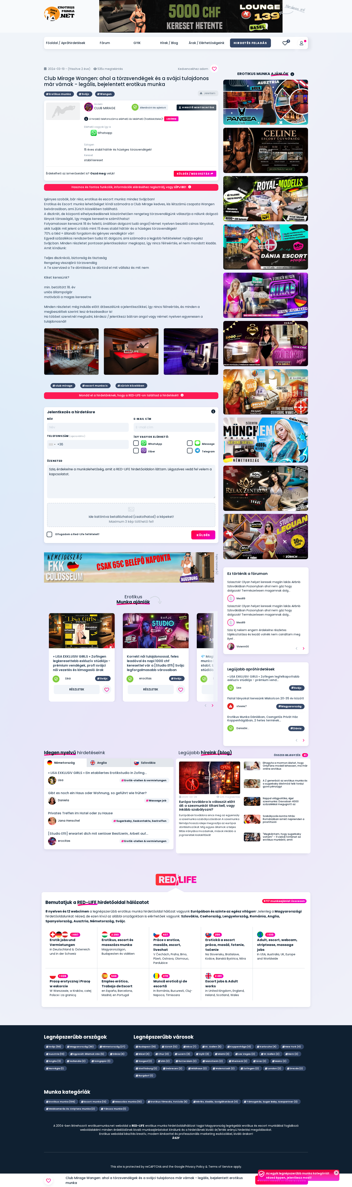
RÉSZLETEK (76, 689)
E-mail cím (142, 419)
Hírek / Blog (169, 43)
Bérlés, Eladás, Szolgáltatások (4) (217, 1101)
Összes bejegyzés (290, 755)
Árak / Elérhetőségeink (206, 43)
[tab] (65, 762)
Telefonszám (66, 436)
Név (50, 419)
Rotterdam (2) (187, 1061)
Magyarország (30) (82, 1046)
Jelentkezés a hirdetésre (281, 1180)
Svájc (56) (55, 1046)
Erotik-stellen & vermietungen (145, 780)
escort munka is (96, 385)
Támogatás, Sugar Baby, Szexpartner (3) (272, 1101)
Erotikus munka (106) (62, 1101)
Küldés (203, 535)
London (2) (274, 1068)
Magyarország (291, 706)
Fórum (105, 43)
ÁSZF (176, 1138)
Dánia (297, 728)
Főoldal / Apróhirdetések (65, 43)
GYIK (137, 43)
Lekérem (171, 118)
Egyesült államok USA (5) (88, 1054)
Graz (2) (261, 1061)
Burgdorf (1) (146, 1075)
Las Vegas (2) (246, 1054)
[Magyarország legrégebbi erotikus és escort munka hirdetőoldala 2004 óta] (59, 10)
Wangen (106, 94)
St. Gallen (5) (213, 1046)
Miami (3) (223, 1054)
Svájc (85, 94)
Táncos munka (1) (115, 1108)
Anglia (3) (55, 1061)
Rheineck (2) (239, 1061)
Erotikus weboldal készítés (117, 1134)
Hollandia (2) (78, 1061)
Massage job (157, 800)
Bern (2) (293, 1054)
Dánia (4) (118, 1054)
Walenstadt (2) (225, 1068)
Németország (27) (113, 1046)
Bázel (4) (144, 1054)
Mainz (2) (280, 1061)
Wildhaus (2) (199, 1068)
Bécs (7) (191, 1046)
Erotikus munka (60, 94)
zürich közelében (132, 385)
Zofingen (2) (251, 1068)
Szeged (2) (145, 1061)
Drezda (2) (296, 1068)
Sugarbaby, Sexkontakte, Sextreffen (141, 821)
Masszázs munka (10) (128, 1101)
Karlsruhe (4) (268, 1046)
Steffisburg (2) (148, 1068)
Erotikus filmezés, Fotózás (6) (169, 1101)
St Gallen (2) (271, 1054)
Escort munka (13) (95, 1101)
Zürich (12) (171, 1046)
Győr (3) (204, 1054)
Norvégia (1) (56, 1068)
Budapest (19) (147, 1046)
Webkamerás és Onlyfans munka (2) (72, 1108)
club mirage (63, 385)
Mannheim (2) (214, 1061)
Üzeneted (55, 461)
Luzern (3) (184, 1054)
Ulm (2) (165, 1061)
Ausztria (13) (56, 1054)
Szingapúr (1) (102, 1061)
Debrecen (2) (174, 1068)
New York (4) (293, 1046)
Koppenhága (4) (240, 1046)
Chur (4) (163, 1054)
